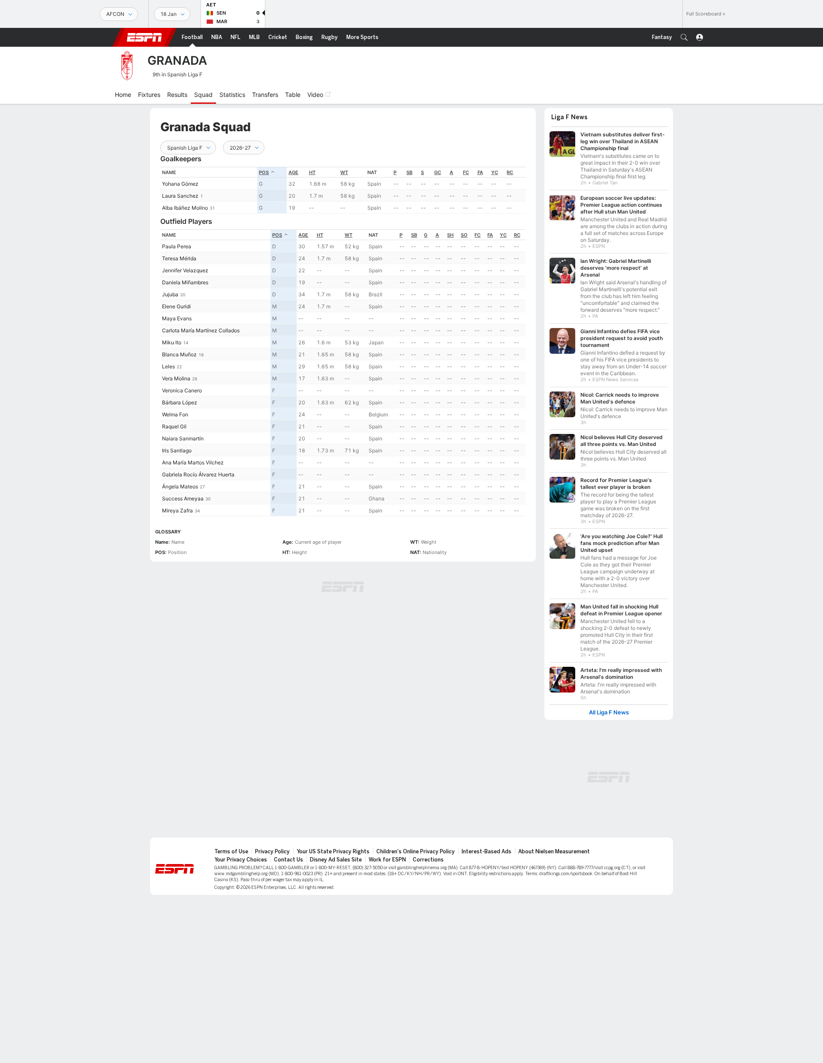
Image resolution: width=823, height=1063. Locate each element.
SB (409, 172)
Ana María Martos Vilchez (193, 462)
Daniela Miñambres (185, 282)
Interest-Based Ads (486, 852)
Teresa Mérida (179, 258)
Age (293, 172)
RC (510, 172)
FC (466, 172)
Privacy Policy (272, 852)
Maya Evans (177, 318)
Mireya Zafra (177, 510)
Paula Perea (176, 246)
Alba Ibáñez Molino (185, 208)
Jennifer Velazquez (185, 270)
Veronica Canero (182, 390)
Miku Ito (171, 342)
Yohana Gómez (180, 184)
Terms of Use (231, 852)
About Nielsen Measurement (554, 852)
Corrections (428, 860)
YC (494, 172)
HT (312, 172)
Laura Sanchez (180, 196)
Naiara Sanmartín (183, 438)
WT (344, 172)
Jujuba (170, 294)
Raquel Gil (174, 426)
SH (450, 235)
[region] (343, 190)
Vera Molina (176, 378)
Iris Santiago (177, 450)
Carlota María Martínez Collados (201, 330)
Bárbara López (179, 402)
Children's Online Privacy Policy (415, 852)
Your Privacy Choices (240, 860)
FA (480, 172)
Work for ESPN (387, 860)
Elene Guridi (176, 306)
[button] (684, 37)
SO (464, 235)
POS (264, 172)
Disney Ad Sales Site (336, 860)
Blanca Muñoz (179, 354)
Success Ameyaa (183, 498)
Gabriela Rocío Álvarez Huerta (198, 474)
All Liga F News (609, 712)
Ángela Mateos (180, 486)
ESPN (144, 37)
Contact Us (288, 860)
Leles (168, 366)
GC (437, 172)
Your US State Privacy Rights (333, 852)
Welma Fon (175, 414)
